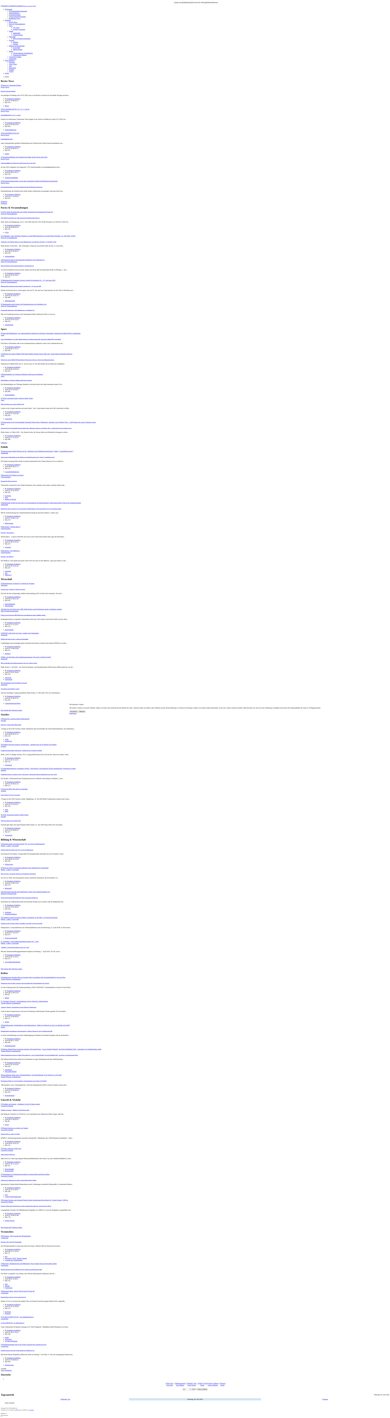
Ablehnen (82, 711)
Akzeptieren (73, 711)
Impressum (72, 713)
